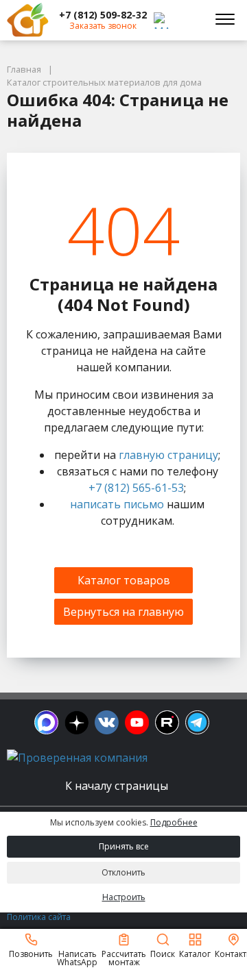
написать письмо (117, 504)
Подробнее (174, 822)
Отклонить (123, 872)
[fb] (46, 722)
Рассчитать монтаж (124, 957)
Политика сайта (39, 917)
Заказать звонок (103, 26)
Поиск (162, 953)
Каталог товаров (124, 580)
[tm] (197, 722)
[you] (137, 722)
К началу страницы (118, 785)
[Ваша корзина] (188, 20)
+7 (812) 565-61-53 (136, 487)
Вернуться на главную (123, 611)
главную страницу (168, 454)
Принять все (124, 846)
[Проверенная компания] (77, 757)
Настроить (123, 897)
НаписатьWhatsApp (77, 957)
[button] (103, 15)
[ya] (76, 722)
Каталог (195, 953)
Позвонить (31, 953)
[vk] (107, 722)
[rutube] (167, 722)
